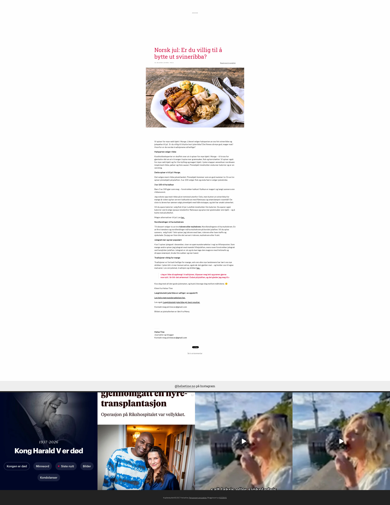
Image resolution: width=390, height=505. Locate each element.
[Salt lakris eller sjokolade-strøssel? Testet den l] (243, 441)
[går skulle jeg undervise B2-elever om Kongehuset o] (49, 441)
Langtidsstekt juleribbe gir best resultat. (181, 302)
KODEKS (223, 498)
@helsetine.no (185, 386)
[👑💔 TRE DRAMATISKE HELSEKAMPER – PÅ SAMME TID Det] (146, 441)
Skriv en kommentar (194, 353)
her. (183, 217)
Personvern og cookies (198, 498)
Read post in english (228, 63)
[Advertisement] (195, 28)
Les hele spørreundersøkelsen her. (169, 297)
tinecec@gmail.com (178, 337)
